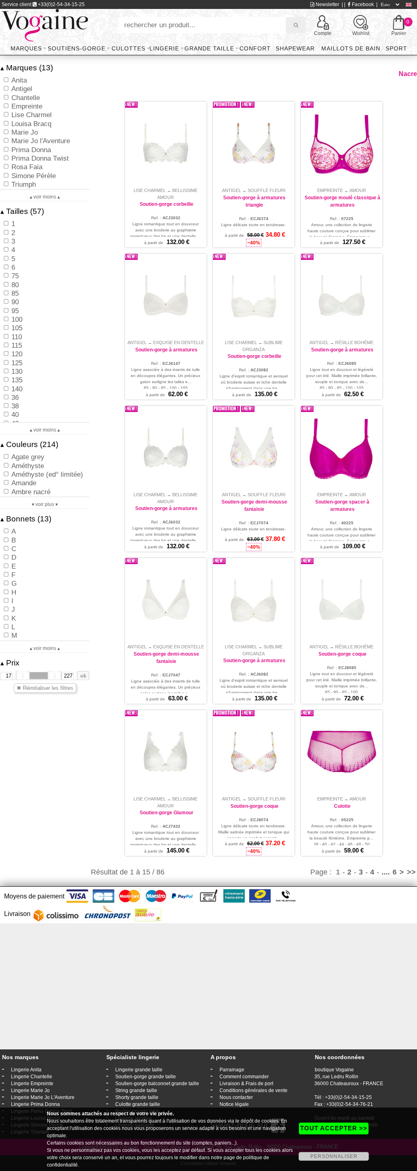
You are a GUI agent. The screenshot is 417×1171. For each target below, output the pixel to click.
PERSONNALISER (334, 1156)
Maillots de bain (350, 48)
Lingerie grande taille (138, 1070)
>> (411, 872)
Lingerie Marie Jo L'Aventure (43, 1097)
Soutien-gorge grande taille (145, 1076)
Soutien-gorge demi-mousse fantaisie (254, 505)
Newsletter (326, 4)
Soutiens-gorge (76, 48)
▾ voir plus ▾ (45, 504)
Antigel (231, 190)
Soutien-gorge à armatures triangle (254, 201)
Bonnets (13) (25, 519)
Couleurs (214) (29, 444)
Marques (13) (26, 67)
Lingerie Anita (26, 1070)
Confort (255, 48)
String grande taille (136, 1090)
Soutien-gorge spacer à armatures (342, 505)
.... (386, 872)
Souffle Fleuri (266, 190)
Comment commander (244, 1076)
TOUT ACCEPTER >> (333, 1128)
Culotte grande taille (137, 1104)
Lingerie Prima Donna (35, 1104)
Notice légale (234, 1104)
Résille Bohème (354, 342)
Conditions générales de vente (253, 1090)
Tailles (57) (22, 211)
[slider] (23, 675)
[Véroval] (44, 25)
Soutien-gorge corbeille (166, 204)
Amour (357, 190)
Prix (10, 663)
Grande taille (209, 48)
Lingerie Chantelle (31, 1076)
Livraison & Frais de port (246, 1083)
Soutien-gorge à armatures (166, 350)
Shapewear (295, 48)
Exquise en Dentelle (178, 342)
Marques (26, 48)
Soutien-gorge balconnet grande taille (157, 1083)
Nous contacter (236, 1097)
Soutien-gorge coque (342, 654)
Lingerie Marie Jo (30, 1090)
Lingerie (164, 48)
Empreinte (330, 190)
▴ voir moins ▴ (45, 197)
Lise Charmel (150, 190)
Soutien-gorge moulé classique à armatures (342, 201)
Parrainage (231, 1070)
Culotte (342, 806)
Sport (396, 48)
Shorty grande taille (136, 1097)
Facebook (362, 4)
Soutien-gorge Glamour (166, 813)
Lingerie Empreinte (32, 1083)
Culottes (128, 48)
